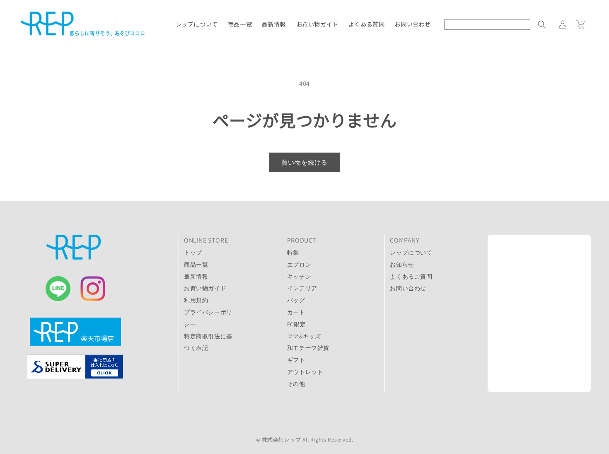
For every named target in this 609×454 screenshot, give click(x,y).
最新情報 (196, 276)
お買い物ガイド (205, 288)
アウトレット (305, 372)
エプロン (299, 264)
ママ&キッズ (304, 336)
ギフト (296, 360)
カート (296, 312)
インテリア (302, 288)
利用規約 (196, 300)
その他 (296, 384)
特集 (293, 252)
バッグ (296, 300)
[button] (498, 24)
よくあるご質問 (411, 276)
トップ (193, 252)
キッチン (299, 276)
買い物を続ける (304, 162)
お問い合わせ (408, 288)
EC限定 (296, 324)
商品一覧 (196, 264)
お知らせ (402, 264)
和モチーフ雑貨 (308, 348)
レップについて (411, 252)
